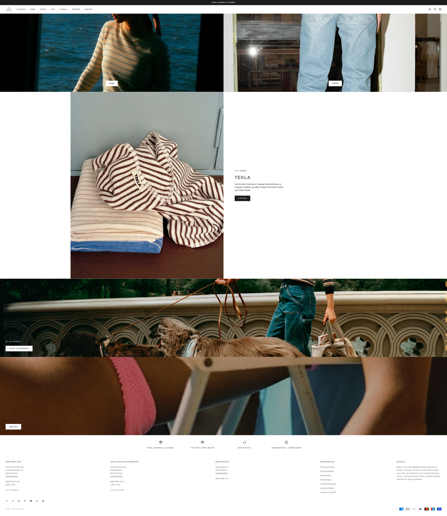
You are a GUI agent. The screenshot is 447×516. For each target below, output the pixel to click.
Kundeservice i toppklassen (286, 448)
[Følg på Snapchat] (43, 501)
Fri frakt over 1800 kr (202, 448)
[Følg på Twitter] (13, 501)
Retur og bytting (326, 471)
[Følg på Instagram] (19, 501)
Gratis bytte (244, 448)
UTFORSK (242, 198)
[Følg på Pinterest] (25, 501)
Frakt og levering (327, 467)
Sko (53, 9)
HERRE (335, 83)
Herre (43, 9)
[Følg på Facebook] (7, 501)
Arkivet (89, 9)
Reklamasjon (325, 480)
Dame (32, 9)
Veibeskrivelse (12, 476)
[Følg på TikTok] (37, 501)
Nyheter (21, 9)
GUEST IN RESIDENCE (19, 348)
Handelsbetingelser (328, 484)
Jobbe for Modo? (327, 488)
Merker (76, 9)
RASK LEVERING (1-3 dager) (160, 448)
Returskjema (325, 476)
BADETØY (13, 427)
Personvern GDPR (328, 492)
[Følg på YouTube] (31, 501)
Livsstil (63, 9)
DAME (111, 83)
